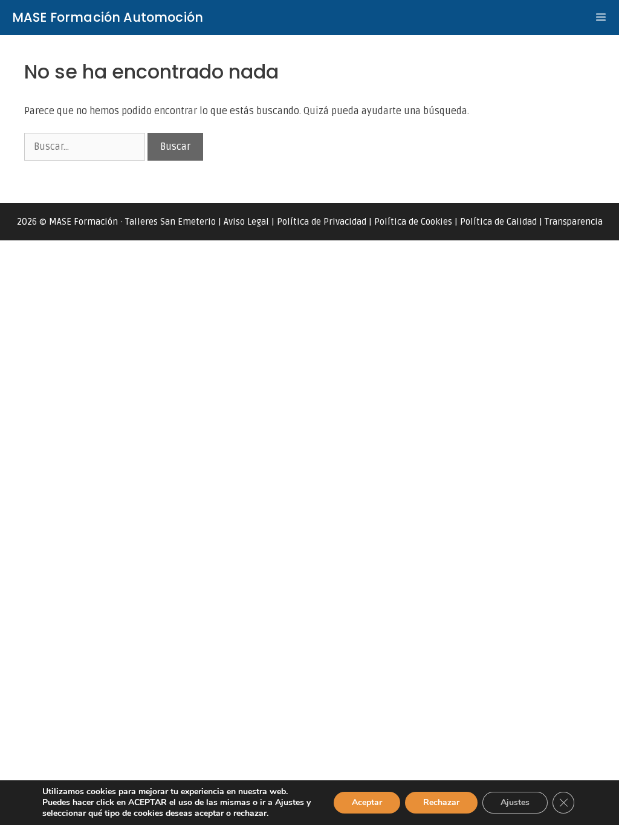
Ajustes (515, 802)
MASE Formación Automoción (107, 17)
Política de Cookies (413, 221)
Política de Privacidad (321, 221)
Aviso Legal (246, 221)
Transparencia (574, 221)
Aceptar (367, 802)
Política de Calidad (498, 221)
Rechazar (441, 802)
